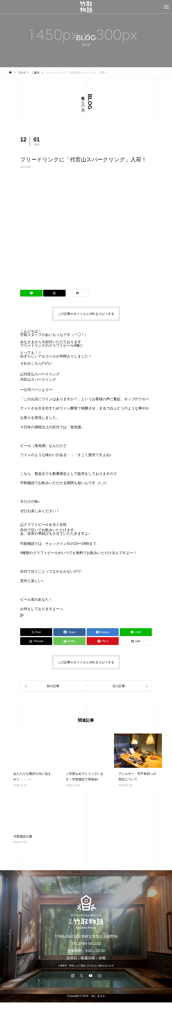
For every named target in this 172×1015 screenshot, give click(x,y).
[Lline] (31, 293)
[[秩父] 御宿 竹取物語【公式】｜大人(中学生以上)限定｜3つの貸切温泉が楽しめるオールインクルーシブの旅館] (86, 6)
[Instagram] (72, 975)
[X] (81, 975)
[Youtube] (90, 975)
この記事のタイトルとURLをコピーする (86, 314)
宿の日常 (25, 167)
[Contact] (99, 975)
